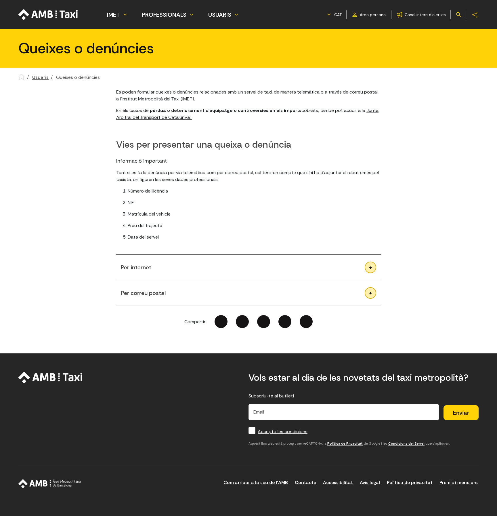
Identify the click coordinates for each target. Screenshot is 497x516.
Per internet (136, 267)
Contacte (305, 482)
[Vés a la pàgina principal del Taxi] (50, 377)
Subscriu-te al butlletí (271, 396)
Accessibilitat (338, 482)
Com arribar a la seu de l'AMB (255, 482)
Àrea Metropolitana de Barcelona (49, 483)
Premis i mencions (459, 482)
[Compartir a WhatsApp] (306, 321)
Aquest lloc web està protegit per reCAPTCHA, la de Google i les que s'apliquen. (349, 443)
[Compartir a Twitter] (242, 321)
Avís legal (370, 482)
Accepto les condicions (282, 432)
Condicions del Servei (406, 443)
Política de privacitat (410, 482)
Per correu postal (143, 293)
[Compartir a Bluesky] (284, 321)
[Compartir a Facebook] (221, 321)
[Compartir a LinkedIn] (263, 321)
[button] (334, 14)
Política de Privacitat (345, 443)
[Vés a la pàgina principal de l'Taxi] (48, 14)
